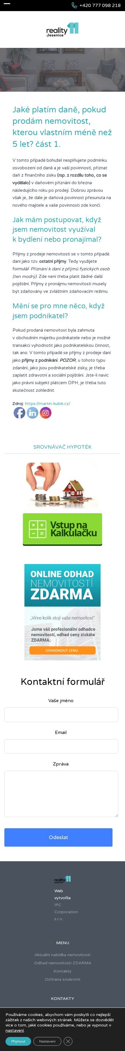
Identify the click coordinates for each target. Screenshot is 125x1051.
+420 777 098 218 (100, 5)
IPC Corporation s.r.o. (66, 911)
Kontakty (62, 971)
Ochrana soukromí (62, 979)
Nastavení (47, 1041)
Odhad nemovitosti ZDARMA (62, 962)
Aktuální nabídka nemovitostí (62, 954)
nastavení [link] (15, 1030)
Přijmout (18, 1041)
